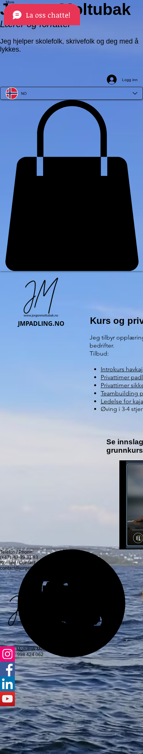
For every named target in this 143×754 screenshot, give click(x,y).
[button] (71, 185)
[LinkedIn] (71, 683)
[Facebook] (71, 668)
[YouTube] (71, 698)
